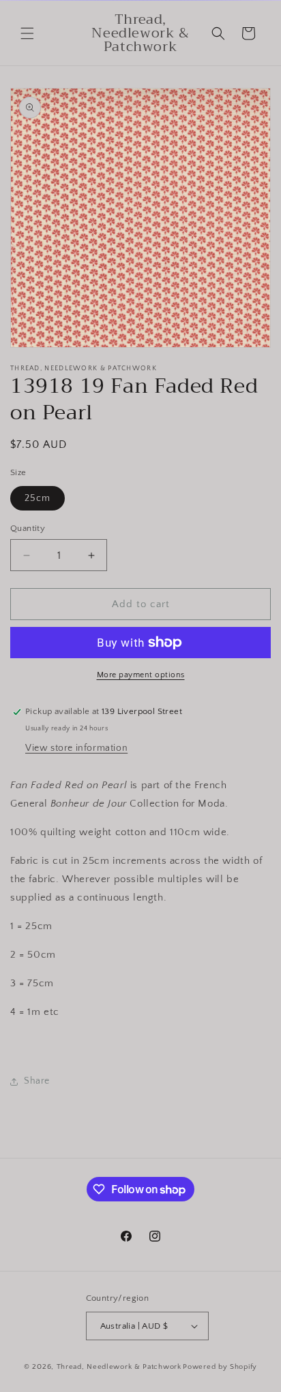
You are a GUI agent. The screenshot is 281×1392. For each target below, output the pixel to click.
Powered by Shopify (220, 1367)
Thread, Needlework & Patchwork (119, 1367)
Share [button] (37, 1080)
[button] (27, 33)
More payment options (141, 674)
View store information (76, 748)
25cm (37, 498)
